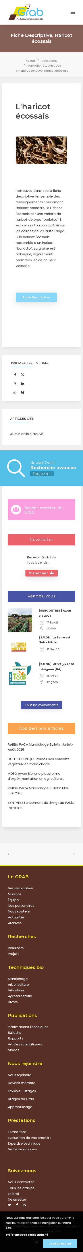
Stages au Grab (21, 1099)
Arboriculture (18, 984)
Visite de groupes (22, 1149)
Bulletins (14, 1032)
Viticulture (16, 990)
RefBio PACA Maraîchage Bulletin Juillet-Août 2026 (40, 747)
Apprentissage (20, 1107)
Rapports (15, 1038)
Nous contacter (21, 1182)
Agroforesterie (20, 996)
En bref (13, 1193)
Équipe (13, 899)
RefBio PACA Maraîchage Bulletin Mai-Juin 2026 (38, 790)
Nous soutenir (19, 911)
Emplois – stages (22, 1091)
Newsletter (17, 1199)
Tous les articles (21, 1188)
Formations (17, 1131)
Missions (14, 894)
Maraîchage (18, 978)
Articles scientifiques (25, 1044)
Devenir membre (21, 1082)
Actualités (16, 917)
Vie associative (20, 888)
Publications (48, 61)
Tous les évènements (41, 705)
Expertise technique (24, 1143)
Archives (15, 923)
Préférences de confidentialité (27, 1235)
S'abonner (38, 573)
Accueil (31, 61)
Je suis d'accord (60, 1243)
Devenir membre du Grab (43, 510)
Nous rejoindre (19, 1075)
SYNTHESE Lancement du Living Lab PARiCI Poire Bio (41, 805)
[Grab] (26, 12)
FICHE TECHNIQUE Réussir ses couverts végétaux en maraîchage (38, 761)
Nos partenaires (21, 905)
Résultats (16, 948)
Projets (13, 953)
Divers (13, 1002)
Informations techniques (43, 65)
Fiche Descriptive (36, 297)
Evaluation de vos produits (29, 1137)
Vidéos (13, 1050)
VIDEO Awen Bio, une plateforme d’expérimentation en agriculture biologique (35, 776)
